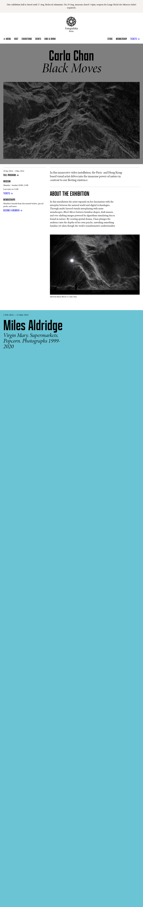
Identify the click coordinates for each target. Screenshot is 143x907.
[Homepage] (71, 24)
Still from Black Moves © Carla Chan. (63, 297)
